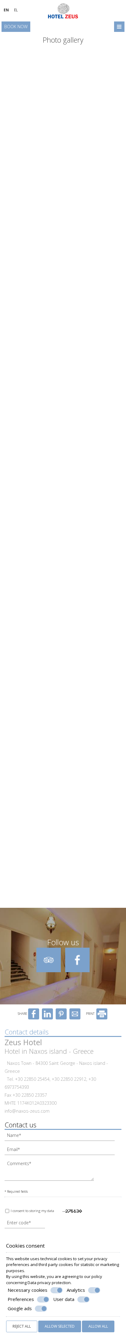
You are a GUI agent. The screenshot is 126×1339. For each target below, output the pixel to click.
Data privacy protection (49, 1282)
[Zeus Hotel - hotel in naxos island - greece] (63, 10)
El (16, 10)
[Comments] (51, 1172)
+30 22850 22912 (69, 1079)
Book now (16, 26)
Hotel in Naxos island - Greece (49, 1051)
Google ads (20, 1308)
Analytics (76, 1290)
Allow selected (60, 1326)
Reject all (22, 1326)
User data (63, 1299)
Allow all (98, 1326)
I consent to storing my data (32, 1210)
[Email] (63, 1151)
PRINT (90, 1013)
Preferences (21, 1299)
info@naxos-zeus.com (27, 1111)
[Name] (63, 1137)
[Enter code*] (25, 1224)
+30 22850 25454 (32, 1079)
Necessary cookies (27, 1290)
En (6, 10)
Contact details (27, 1031)
